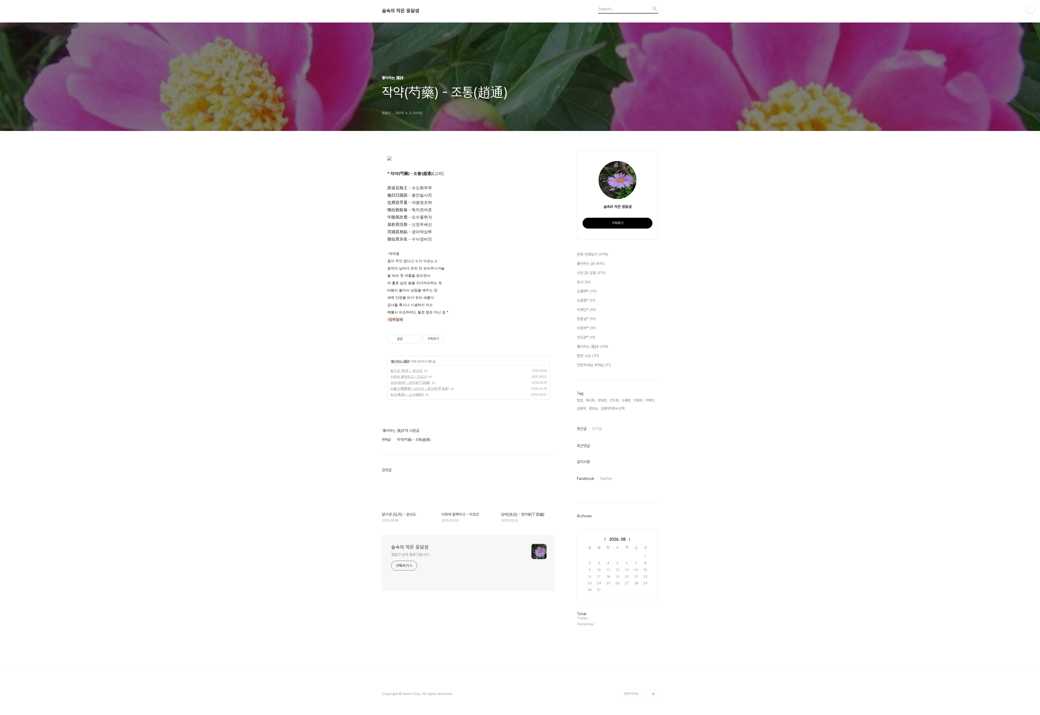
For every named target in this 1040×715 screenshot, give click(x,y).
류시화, (591, 400)
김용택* (587, 291)
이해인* (586, 309)
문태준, (602, 400)
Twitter (606, 478)
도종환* (586, 300)
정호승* (586, 319)
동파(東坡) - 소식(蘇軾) (407, 394)
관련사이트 (631, 694)
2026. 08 (617, 539)
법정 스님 (588, 356)
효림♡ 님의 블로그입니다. (410, 554)
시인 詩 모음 (591, 273)
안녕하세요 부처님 (594, 365)
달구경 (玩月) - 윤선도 (406, 370)
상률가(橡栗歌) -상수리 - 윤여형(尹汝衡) (419, 388)
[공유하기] (407, 339)
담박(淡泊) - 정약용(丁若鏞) (410, 382)
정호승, (594, 408)
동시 (584, 282)
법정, (580, 400)
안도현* (586, 337)
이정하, (638, 400)
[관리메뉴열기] (1030, 9)
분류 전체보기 (592, 254)
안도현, (614, 400)
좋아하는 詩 (590, 263)
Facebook (585, 478)
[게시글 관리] (414, 339)
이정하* (586, 328)
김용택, (582, 408)
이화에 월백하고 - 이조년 (408, 376)
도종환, (626, 400)
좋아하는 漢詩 (400, 361)
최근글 (582, 429)
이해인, (650, 400)
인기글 (597, 429)
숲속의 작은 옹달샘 (400, 11)
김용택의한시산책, (613, 408)
